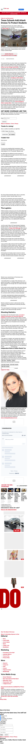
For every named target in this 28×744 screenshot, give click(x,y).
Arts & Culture (6, 642)
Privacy (16, 123)
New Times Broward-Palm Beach (11, 678)
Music (4, 643)
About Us (5, 663)
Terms (12, 123)
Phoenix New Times (7, 682)
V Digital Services (7, 683)
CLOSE (3, 144)
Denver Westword (7, 677)
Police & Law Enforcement (7, 18)
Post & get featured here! (9, 509)
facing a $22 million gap (15, 228)
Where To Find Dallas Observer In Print (10, 634)
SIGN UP (4, 121)
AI (17, 686)
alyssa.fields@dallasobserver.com (9, 417)
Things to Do (4, 716)
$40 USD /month (5, 366)
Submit (6, 734)
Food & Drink (6, 640)
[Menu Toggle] (2, 9)
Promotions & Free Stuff (8, 652)
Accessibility (14, 686)
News (4, 638)
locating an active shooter (17, 77)
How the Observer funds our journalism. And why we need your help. (14, 13)
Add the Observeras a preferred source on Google (9, 54)
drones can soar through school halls (9, 67)
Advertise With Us (7, 654)
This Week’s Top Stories (6, 718)
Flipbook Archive (7, 669)
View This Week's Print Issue (7, 632)
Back (2, 734)
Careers (5, 668)
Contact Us (5, 664)
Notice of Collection (5, 123)
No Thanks (3, 723)
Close (2, 743)
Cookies (9, 686)
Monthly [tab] (9, 360)
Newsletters (6, 647)
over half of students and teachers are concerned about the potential (12, 316)
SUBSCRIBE (5, 134)
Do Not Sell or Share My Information (9, 696)
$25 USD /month (14, 364)
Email (2, 118)
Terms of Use (6, 656)
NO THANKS (12, 134)
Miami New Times (7, 680)
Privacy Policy (6, 657)
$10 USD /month (5, 364)
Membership (6, 671)
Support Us (21, 9)
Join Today (3, 721)
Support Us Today (5, 369)
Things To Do (6, 645)
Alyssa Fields (5, 28)
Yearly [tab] (13, 360)
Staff (4, 666)
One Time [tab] (3, 360)
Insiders (3, 717)
